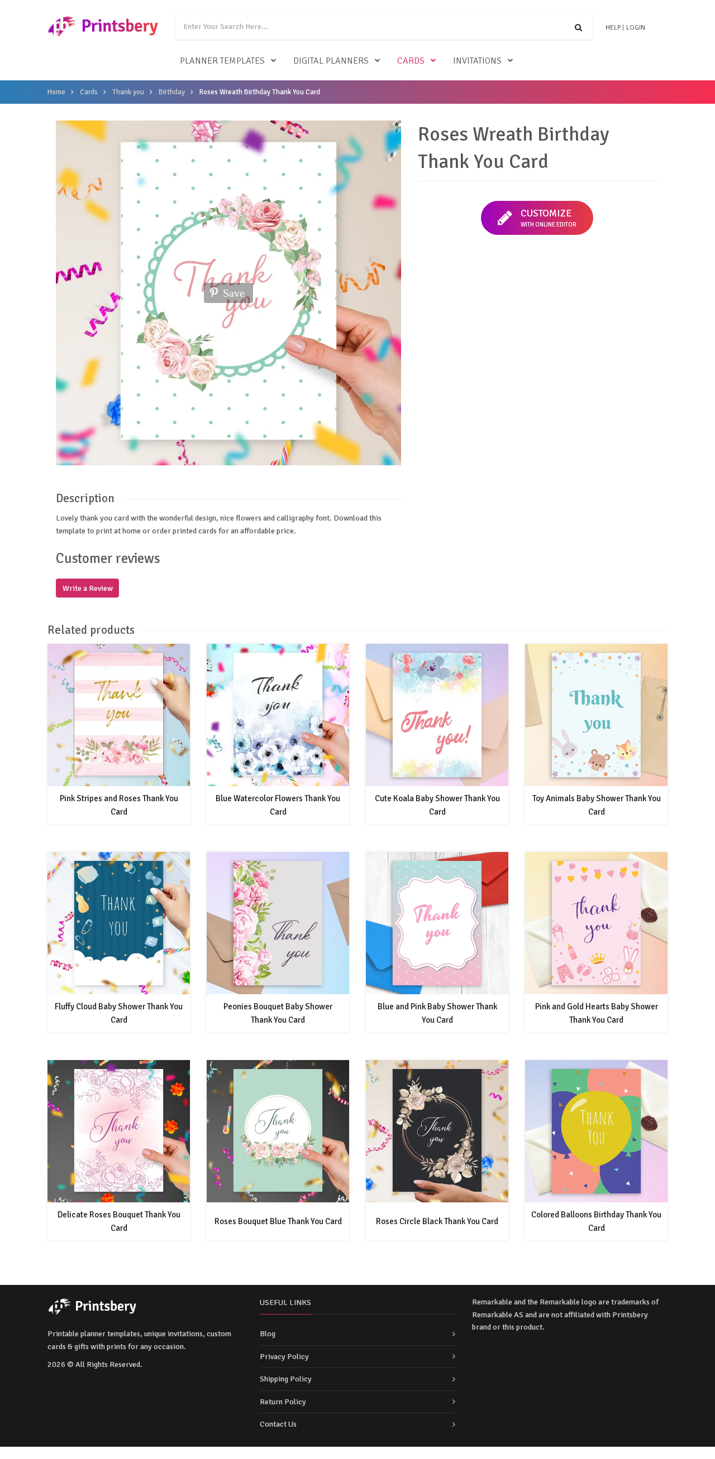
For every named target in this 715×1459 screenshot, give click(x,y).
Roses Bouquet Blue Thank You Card (278, 1221)
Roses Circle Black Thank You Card (437, 1221)
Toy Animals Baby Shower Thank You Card (596, 805)
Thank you (128, 92)
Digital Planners (331, 60)
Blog (267, 1333)
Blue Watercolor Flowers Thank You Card (278, 805)
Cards (411, 60)
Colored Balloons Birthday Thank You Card (596, 1221)
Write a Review (88, 588)
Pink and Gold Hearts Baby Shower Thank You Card (596, 1013)
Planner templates (222, 60)
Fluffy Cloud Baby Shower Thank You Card (119, 1013)
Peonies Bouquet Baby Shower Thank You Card (277, 1013)
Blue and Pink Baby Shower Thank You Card (437, 1013)
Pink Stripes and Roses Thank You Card (119, 805)
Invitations (477, 60)
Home (56, 92)
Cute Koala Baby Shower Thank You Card (437, 805)
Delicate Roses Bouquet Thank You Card (119, 1221)
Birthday (172, 92)
